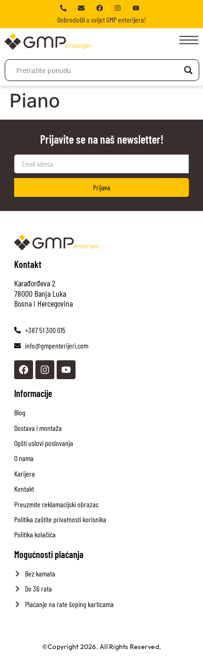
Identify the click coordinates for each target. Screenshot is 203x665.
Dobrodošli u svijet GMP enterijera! (101, 19)
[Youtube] (66, 369)
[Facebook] (23, 369)
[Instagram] (44, 369)
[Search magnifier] (188, 70)
